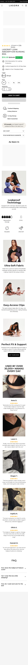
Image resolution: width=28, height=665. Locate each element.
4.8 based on (16, 46)
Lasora (15, 662)
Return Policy (5, 638)
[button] (22, 5)
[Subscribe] (25, 617)
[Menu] (2, 5)
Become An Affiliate (4, 646)
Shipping (3, 632)
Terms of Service (6, 642)
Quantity (5, 86)
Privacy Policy (5, 635)
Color (4, 72)
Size (3, 79)
